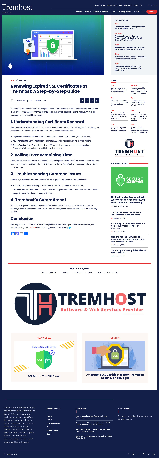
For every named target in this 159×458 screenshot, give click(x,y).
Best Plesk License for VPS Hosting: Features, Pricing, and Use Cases (130, 48)
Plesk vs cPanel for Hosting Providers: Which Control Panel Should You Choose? (128, 38)
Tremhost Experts (24, 101)
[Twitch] (144, 454)
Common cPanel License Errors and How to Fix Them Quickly (130, 58)
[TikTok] (138, 454)
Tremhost (32, 227)
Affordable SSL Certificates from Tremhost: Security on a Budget (115, 376)
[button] (141, 5)
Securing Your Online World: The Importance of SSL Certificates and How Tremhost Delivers (127, 239)
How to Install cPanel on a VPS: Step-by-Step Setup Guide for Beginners (128, 68)
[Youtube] (156, 5)
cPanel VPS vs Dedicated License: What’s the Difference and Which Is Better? (139, 130)
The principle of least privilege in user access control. (129, 251)
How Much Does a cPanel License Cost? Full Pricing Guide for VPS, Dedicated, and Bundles (139, 116)
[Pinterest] (92, 100)
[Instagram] (151, 5)
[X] (154, 5)
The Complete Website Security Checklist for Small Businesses (126, 213)
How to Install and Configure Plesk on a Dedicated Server (130, 28)
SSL (12, 80)
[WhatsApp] (97, 100)
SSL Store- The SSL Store (44, 376)
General (118, 33)
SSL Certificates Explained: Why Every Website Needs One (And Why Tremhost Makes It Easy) (128, 199)
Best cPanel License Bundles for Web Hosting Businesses (118, 129)
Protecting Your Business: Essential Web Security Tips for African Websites (128, 226)
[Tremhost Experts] (12, 100)
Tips (117, 24)
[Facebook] (148, 5)
